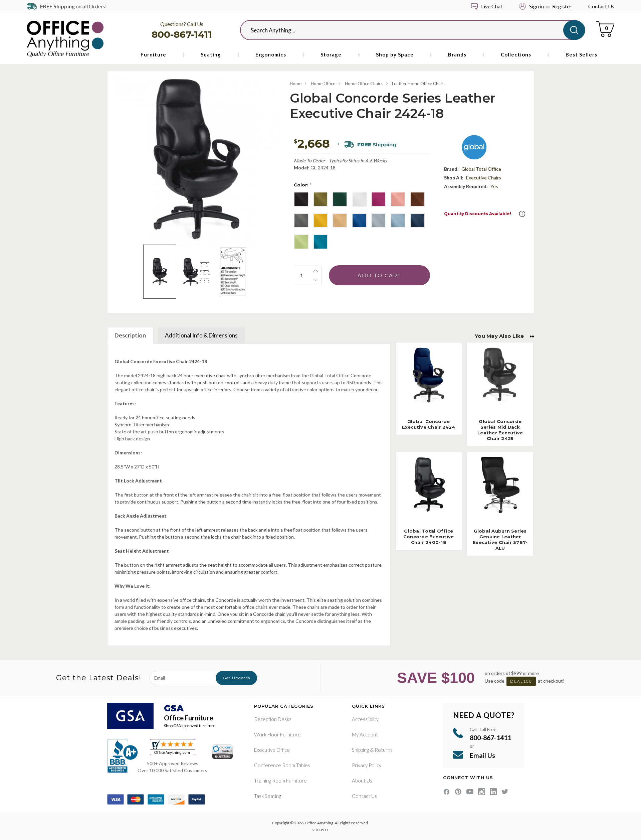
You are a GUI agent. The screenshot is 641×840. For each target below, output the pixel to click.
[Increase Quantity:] (315, 270)
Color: (302, 184)
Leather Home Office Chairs (418, 83)
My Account (365, 734)
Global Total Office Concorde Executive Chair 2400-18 (428, 536)
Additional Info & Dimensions (201, 335)
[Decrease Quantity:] (315, 280)
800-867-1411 (182, 34)
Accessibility (365, 719)
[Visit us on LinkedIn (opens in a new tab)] (493, 791)
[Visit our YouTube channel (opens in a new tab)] (469, 791)
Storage (331, 54)
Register (562, 6)
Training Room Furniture (280, 781)
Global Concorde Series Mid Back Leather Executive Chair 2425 (500, 430)
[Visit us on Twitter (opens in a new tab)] (504, 791)
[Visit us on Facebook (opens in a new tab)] (446, 791)
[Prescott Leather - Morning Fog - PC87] (378, 220)
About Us (362, 781)
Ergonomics (270, 54)
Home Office (323, 83)
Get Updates (236, 677)
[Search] (574, 30)
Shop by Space (395, 54)
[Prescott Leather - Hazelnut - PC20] (417, 199)
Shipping (360, 750)
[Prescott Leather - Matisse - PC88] (359, 220)
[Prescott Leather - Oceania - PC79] (417, 220)
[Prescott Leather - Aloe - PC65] (320, 199)
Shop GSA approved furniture (189, 725)
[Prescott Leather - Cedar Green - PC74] (340, 199)
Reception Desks (272, 719)
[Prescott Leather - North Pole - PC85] (398, 220)
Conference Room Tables (282, 765)
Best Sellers (581, 54)
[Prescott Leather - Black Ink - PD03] (301, 199)
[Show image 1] (159, 272)
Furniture (153, 54)
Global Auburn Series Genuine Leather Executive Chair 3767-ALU (500, 539)
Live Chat (491, 6)
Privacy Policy (366, 765)
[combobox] (407, 30)
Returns (384, 750)
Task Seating (267, 796)
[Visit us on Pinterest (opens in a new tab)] (458, 791)
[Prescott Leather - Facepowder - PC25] (398, 199)
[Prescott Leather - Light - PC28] (340, 220)
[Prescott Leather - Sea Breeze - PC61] (301, 242)
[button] (522, 214)
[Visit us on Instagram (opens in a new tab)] (481, 791)
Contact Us (601, 6)
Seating (211, 54)
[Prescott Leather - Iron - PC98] (301, 220)
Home (295, 83)
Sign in (536, 6)
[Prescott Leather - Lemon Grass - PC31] (320, 220)
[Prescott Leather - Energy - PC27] (378, 199)
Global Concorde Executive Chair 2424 (428, 424)
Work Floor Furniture (277, 734)
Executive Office (272, 750)
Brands (457, 54)
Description (130, 335)
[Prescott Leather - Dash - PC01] (359, 199)
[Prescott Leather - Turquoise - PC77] (320, 242)
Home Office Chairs (364, 83)
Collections (516, 54)
